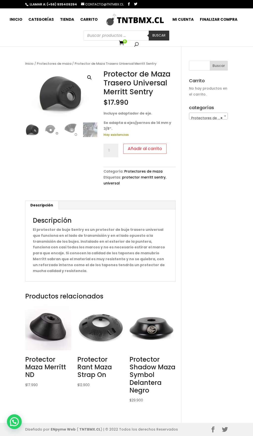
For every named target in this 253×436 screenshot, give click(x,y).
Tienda (67, 20)
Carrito (89, 20)
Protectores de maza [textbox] (209, 118)
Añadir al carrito (145, 149)
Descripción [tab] (41, 205)
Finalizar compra (218, 20)
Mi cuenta (183, 20)
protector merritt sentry (144, 177)
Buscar (159, 35)
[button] (89, 77)
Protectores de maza (54, 63)
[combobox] (208, 116)
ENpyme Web (63, 429)
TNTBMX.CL (90, 429)
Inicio (16, 20)
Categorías (41, 20)
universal (112, 183)
